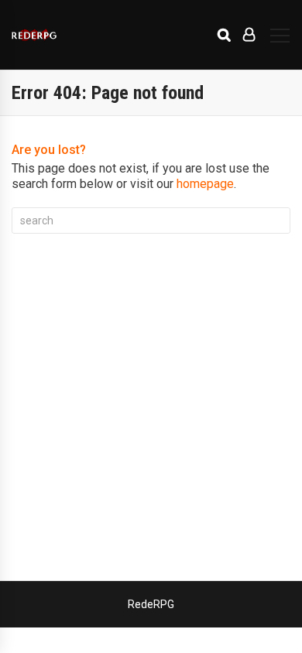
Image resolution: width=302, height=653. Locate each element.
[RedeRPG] (34, 34)
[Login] (249, 35)
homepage (205, 183)
